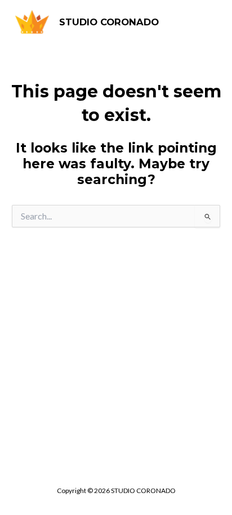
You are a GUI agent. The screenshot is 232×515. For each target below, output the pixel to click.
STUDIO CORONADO (109, 22)
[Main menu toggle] (207, 22)
